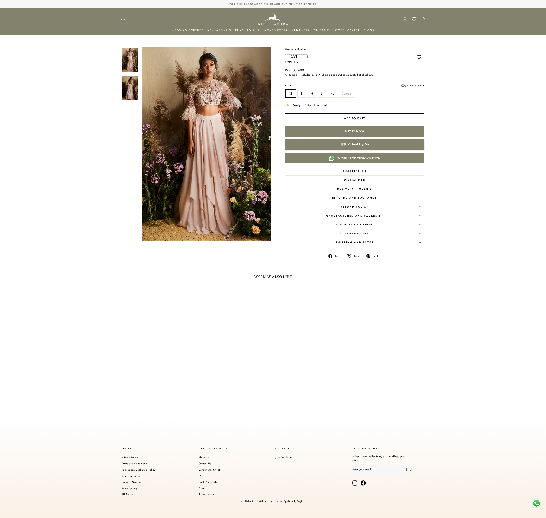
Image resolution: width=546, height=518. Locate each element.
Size (354, 85)
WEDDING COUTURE (187, 30)
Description (355, 171)
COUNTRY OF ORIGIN (354, 224)
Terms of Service (131, 482)
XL (332, 93)
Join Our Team (283, 457)
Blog (201, 488)
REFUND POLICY (355, 206)
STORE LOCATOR (347, 30)
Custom (347, 93)
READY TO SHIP (247, 30)
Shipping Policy (131, 476)
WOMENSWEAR (276, 30)
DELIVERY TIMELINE (354, 188)
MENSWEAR (301, 30)
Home (289, 49)
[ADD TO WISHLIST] (419, 57)
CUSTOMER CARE (354, 233)
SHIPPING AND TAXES (354, 242)
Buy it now (354, 131)
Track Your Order (208, 482)
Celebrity (322, 30)
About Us (204, 457)
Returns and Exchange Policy (138, 469)
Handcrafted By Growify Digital (286, 501)
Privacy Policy (130, 457)
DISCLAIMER (355, 179)
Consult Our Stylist (209, 469)
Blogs (369, 30)
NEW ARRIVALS (219, 30)
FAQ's (202, 476)
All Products (129, 494)
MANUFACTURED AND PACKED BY (354, 215)
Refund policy (130, 488)
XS (291, 93)
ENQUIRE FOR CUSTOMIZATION (358, 158)
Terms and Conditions (134, 463)
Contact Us (205, 463)
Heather (302, 49)
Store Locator (206, 494)
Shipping (327, 74)
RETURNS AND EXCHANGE (354, 197)
